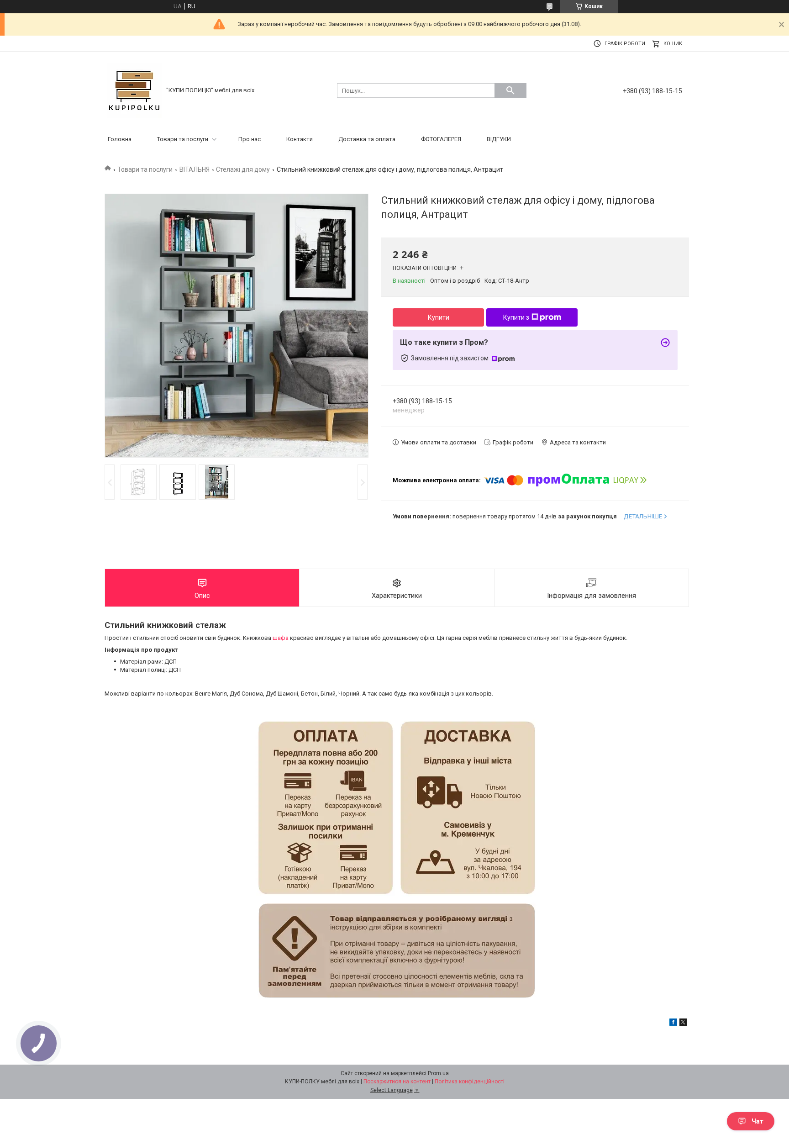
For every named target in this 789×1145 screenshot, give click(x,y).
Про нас (249, 139)
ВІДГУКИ (499, 139)
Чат (757, 1121)
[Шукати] (510, 90)
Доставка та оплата (366, 139)
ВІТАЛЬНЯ (194, 169)
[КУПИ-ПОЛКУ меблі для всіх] (134, 89)
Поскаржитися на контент (397, 1081)
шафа (281, 637)
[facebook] (673, 1023)
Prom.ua (438, 1073)
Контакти (299, 139)
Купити (438, 317)
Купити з (516, 317)
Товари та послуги (182, 139)
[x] (683, 1023)
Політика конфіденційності (470, 1081)
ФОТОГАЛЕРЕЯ (441, 139)
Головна (120, 139)
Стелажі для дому (243, 169)
